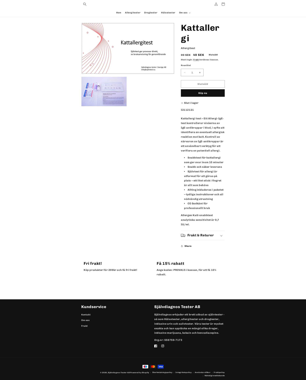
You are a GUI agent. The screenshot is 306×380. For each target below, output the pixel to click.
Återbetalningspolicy (162, 372)
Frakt (196, 60)
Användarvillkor (203, 372)
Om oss (85, 320)
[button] (84, 4)
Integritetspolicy (183, 372)
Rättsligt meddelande (215, 376)
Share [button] (188, 246)
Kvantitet (186, 65)
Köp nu (202, 93)
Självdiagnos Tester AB (119, 373)
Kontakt (86, 314)
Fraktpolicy (219, 372)
